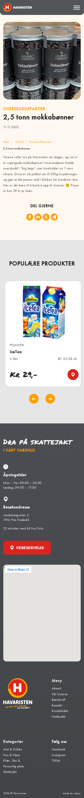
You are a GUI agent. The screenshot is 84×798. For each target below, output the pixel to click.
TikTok (56, 760)
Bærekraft (58, 699)
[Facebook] (29, 217)
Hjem (6, 141)
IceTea (15, 351)
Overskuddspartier (40, 141)
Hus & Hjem (11, 755)
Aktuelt (19, 141)
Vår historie (60, 694)
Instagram (59, 755)
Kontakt (57, 705)
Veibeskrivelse (30, 547)
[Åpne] (76, 7)
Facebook (58, 749)
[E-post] (54, 217)
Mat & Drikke (12, 749)
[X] (46, 217)
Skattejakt (10, 772)
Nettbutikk (59, 716)
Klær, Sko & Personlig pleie (13, 763)
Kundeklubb (60, 711)
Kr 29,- (23, 374)
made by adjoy (72, 793)
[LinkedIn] (37, 217)
